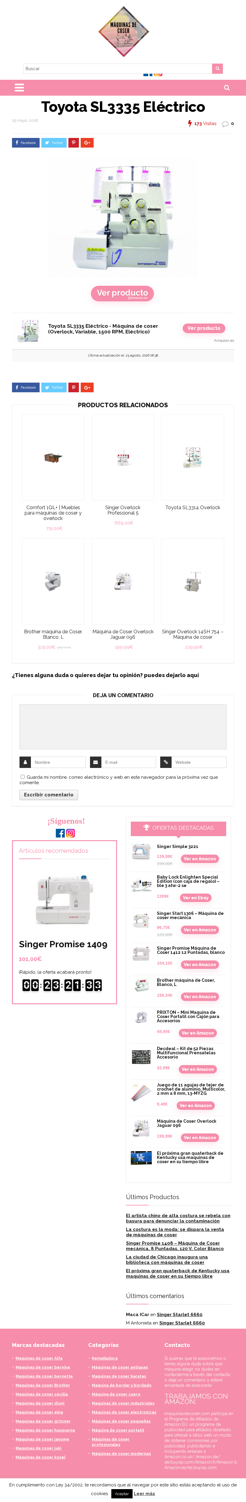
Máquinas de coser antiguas (120, 1367)
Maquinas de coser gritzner (43, 1421)
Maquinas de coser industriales (123, 1403)
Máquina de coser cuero (116, 1394)
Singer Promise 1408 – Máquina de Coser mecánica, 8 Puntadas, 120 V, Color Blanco (175, 1246)
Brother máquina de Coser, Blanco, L (53, 634)
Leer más (144, 1493)
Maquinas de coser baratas (119, 1376)
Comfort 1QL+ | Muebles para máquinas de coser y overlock (53, 513)
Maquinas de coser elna (39, 1412)
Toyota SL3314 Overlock (192, 507)
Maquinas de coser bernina (43, 1367)
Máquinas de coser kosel (40, 1457)
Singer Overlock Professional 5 (122, 510)
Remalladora (105, 1358)
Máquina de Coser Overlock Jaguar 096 (123, 634)
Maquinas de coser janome (42, 1439)
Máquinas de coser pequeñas (121, 1421)
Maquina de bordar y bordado (122, 1385)
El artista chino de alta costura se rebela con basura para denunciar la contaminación (178, 1218)
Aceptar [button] (122, 1494)
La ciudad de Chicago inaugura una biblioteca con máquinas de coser (167, 1259)
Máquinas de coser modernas (121, 1453)
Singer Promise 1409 (63, 944)
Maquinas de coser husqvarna (45, 1430)
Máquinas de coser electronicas (124, 1412)
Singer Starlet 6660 (179, 1314)
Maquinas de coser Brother (43, 1385)
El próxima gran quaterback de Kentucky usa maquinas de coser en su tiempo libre (190, 1157)
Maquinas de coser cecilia (42, 1394)
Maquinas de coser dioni (40, 1403)
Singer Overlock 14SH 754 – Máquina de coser (193, 634)
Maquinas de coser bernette (44, 1376)
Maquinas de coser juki (39, 1448)
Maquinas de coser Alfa (39, 1358)
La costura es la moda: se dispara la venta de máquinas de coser (175, 1232)
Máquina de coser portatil (118, 1430)
